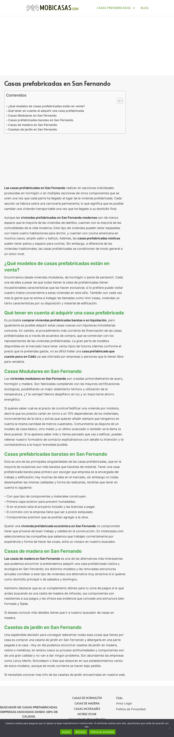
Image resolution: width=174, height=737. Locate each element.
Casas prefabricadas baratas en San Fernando (40, 120)
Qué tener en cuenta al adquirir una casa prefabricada (46, 110)
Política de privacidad (102, 732)
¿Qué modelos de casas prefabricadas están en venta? (46, 106)
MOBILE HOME (87, 714)
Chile (119, 698)
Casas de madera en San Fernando (32, 125)
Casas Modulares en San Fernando (32, 115)
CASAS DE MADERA (87, 703)
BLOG (145, 8)
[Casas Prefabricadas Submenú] (133, 8)
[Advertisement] (87, 41)
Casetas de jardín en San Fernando (32, 129)
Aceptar (66, 732)
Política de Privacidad (131, 709)
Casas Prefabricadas (114, 8)
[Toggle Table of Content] (118, 101)
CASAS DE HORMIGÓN (87, 698)
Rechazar (81, 732)
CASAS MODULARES (87, 709)
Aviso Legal (124, 703)
